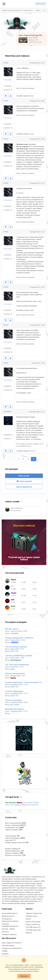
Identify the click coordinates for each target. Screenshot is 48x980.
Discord (28, 919)
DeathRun (5, 954)
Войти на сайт (40, 3)
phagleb (14, 642)
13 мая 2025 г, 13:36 (38, 363)
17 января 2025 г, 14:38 (37, 325)
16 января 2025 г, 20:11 (37, 183)
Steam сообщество (33, 924)
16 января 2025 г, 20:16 (37, 287)
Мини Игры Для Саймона (14, 709)
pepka (12, 669)
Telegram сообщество (34, 913)
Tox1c (13, 678)
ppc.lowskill (14, 705)
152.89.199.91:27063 (35, 42)
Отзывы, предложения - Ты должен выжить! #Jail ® (25, 682)
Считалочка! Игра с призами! (16, 647)
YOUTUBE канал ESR (33, 930)
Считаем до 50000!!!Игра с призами (18, 656)
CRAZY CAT (14, 651)
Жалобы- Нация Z (12, 629)
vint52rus (17, 805)
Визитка (29, 933)
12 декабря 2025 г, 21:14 (36, 412)
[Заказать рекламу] (24, 773)
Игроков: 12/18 (33, 40)
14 (23, 459)
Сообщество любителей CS (12, 948)
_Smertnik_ (14, 633)
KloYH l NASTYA (32, 805)
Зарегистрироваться (24, 487)
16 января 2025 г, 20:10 (37, 139)
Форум (38, 10)
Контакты (5, 932)
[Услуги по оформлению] (24, 738)
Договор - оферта (8, 929)
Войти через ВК (25, 481)
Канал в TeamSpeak (33, 922)
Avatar (6, 63)
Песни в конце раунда (13, 700)
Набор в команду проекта (15, 673)
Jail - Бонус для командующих (17, 664)
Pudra (24, 805)
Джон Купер (27, 802)
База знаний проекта (9, 913)
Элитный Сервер (8, 945)
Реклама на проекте (9, 934)
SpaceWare (8, 411)
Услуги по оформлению (14, 691)
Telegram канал (31, 916)
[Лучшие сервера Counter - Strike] (17, 22)
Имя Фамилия (15, 660)
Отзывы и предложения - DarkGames (19, 638)
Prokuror (32, 451)
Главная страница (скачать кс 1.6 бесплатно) (17, 10)
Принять (24, 976)
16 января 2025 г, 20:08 (37, 101)
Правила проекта (8, 916)
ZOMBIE (4, 951)
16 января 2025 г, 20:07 (37, 63)
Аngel (31, 96)
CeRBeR (36, 802)
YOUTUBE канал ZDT (33, 927)
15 (28, 459)
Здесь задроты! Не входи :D (12, 943)
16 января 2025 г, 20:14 (37, 232)
